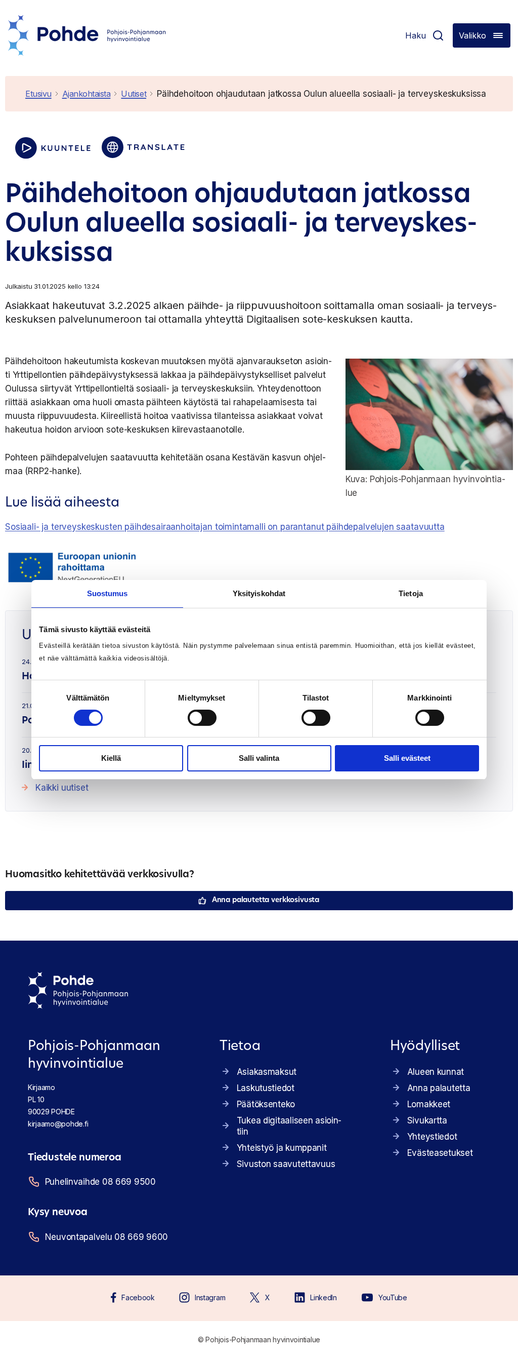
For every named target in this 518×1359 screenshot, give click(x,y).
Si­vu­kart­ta (427, 1120)
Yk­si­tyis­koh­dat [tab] (259, 593)
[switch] (202, 718)
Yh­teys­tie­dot (432, 1137)
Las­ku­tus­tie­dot (265, 1088)
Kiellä (111, 758)
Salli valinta (259, 758)
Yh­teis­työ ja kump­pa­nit (282, 1148)
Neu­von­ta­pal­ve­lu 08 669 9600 (106, 1237)
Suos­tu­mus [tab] (107, 593)
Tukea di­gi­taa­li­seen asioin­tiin (289, 1126)
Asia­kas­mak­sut (266, 1072)
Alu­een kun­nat (435, 1072)
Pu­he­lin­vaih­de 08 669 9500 (100, 1182)
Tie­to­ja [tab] (411, 593)
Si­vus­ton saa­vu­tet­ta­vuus (286, 1164)
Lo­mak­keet (428, 1104)
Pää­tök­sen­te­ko (266, 1104)
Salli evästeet (407, 758)
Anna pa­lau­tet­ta (438, 1088)
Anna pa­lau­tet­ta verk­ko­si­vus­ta (265, 900)
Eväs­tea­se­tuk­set (440, 1153)
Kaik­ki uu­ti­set (62, 788)
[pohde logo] (87, 35)
